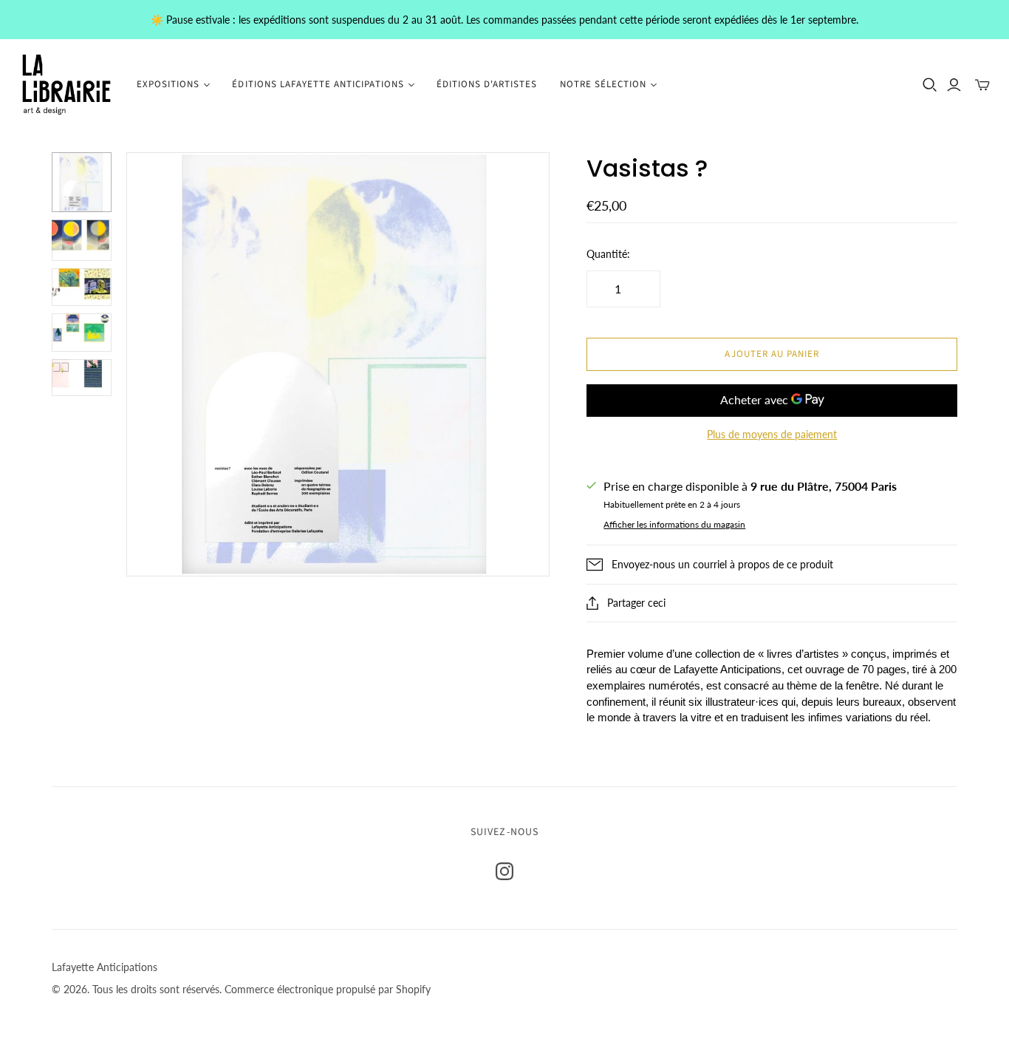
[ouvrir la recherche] (930, 85)
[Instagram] (504, 871)
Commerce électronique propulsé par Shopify (328, 989)
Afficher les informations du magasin (674, 524)
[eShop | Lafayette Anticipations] (66, 84)
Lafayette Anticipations (104, 967)
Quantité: (608, 254)
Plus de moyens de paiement (772, 434)
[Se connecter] (954, 85)
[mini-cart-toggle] (982, 85)
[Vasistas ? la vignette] (82, 182)
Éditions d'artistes (487, 84)
